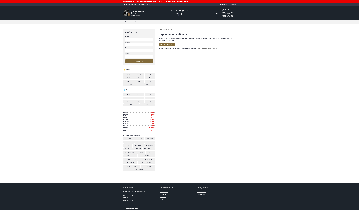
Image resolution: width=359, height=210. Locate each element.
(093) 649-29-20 (229, 16)
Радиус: (127, 36)
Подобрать (139, 61)
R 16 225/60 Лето (131, 159)
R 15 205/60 (149, 145)
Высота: (127, 48)
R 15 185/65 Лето (147, 159)
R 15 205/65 (141, 152)
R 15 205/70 (150, 152)
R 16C (149, 77)
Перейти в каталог (167, 44)
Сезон (127, 53)
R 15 (150, 74)
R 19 (150, 81)
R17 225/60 (139, 138)
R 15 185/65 (138, 149)
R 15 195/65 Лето (148, 149)
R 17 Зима (149, 142)
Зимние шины (201, 194)
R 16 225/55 (148, 166)
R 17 (128, 81)
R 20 (131, 84)
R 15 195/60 (130, 156)
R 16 (139, 77)
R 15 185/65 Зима (146, 156)
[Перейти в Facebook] (181, 14)
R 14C (139, 74)
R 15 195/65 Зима (129, 152)
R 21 (147, 84)
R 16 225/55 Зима (139, 169)
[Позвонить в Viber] (177, 14)
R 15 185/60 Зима (131, 166)
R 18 (139, 81)
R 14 (128, 74)
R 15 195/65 (138, 145)
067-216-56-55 (182, 1)
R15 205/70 (129, 142)
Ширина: (128, 42)
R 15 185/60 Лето (146, 162)
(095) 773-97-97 (229, 13)
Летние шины (201, 192)
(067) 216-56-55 (229, 10)
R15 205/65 (150, 138)
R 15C (128, 77)
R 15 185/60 (130, 162)
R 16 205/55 (128, 149)
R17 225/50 (128, 138)
